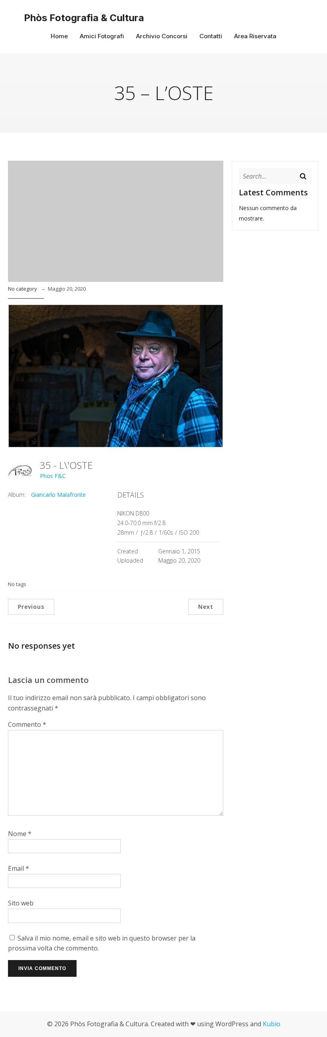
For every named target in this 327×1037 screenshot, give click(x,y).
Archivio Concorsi (161, 36)
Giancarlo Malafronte (58, 494)
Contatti (210, 36)
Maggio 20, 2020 (67, 288)
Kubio (271, 1023)
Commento (27, 724)
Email (18, 868)
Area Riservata (255, 36)
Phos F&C (53, 476)
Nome (20, 833)
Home (59, 36)
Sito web (20, 903)
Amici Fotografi (102, 36)
